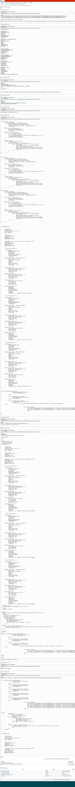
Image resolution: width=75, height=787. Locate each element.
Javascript (8, 5)
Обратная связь (59, 779)
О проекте (54, 779)
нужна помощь (3, 775)
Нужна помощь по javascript (5, 770)
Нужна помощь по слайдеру (5, 773)
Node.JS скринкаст (12, 2)
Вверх (69, 779)
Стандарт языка (19, 2)
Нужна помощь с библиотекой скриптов (7, 774)
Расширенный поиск (71, 764)
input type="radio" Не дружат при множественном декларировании (59, 758)
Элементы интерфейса (14, 5)
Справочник (25, 2)
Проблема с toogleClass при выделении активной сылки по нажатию (13, 102)
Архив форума (64, 779)
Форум (2, 2)
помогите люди (46, 758)
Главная (3, 5)
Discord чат (31, 2)
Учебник (6, 2)
